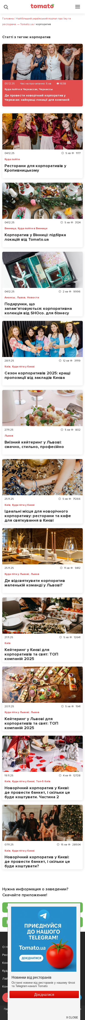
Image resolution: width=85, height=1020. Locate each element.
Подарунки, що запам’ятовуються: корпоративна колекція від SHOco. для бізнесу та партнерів (38, 310)
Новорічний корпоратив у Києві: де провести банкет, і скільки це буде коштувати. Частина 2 (37, 792)
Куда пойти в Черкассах (21, 89)
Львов (21, 297)
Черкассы (46, 89)
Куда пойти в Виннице (33, 228)
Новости (33, 297)
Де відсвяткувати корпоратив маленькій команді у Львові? (35, 583)
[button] (72, 1015)
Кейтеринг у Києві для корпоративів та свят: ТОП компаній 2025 (31, 654)
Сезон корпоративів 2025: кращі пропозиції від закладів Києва (37, 375)
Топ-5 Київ (43, 781)
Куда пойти (12, 159)
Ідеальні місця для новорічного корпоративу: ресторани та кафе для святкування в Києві (38, 516)
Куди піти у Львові (17, 574)
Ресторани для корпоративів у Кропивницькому (35, 168)
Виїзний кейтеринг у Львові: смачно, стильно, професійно (34, 444)
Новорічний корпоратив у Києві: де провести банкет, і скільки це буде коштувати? (37, 861)
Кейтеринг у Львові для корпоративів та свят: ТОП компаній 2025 (31, 723)
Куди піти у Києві (23, 366)
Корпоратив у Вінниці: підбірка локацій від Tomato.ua (35, 237)
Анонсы (10, 297)
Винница (10, 228)
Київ (7, 366)
